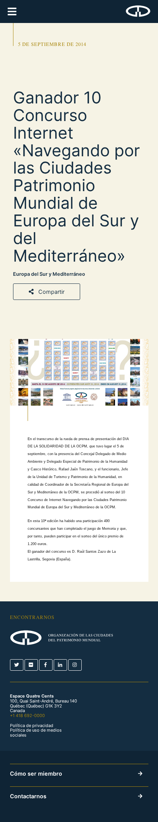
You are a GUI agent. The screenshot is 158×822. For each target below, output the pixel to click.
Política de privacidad (31, 725)
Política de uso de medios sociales (36, 733)
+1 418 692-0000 (27, 715)
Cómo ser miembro (36, 773)
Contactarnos (28, 796)
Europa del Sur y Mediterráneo (49, 274)
